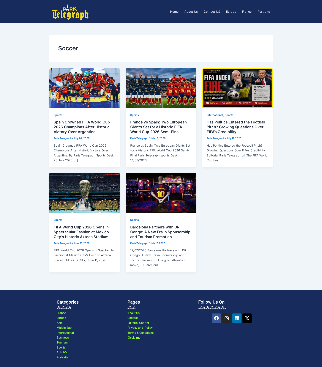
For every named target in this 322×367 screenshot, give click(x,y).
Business (63, 337)
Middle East (64, 328)
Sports (58, 115)
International (65, 333)
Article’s (62, 352)
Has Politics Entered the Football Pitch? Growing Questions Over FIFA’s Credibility (236, 127)
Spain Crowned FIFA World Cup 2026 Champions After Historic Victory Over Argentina (82, 127)
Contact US (212, 11)
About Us (191, 11)
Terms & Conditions (140, 333)
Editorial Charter (138, 323)
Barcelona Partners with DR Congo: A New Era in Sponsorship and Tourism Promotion (160, 232)
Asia (60, 323)
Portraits (264, 11)
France (247, 11)
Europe (231, 11)
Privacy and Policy (140, 328)
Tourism (62, 342)
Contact (132, 318)
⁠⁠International (215, 115)
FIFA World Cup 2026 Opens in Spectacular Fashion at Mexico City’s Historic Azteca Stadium (81, 232)
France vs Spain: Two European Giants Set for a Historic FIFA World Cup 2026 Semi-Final (158, 127)
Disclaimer (134, 337)
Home (174, 11)
